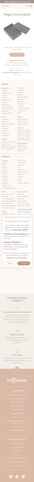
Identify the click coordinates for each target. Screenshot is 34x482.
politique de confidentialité (16, 258)
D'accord (24, 263)
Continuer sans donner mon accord (17, 217)
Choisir (10, 263)
